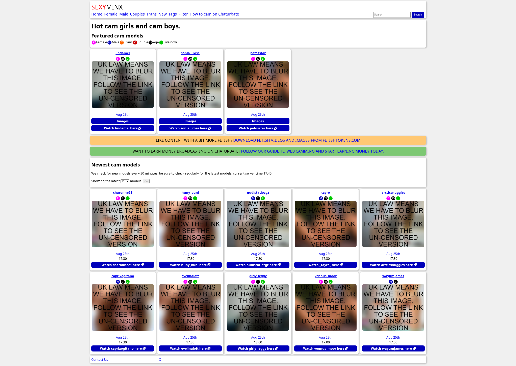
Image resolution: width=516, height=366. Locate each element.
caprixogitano (122, 276)
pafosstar (258, 53)
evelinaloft (190, 276)
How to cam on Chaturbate (214, 14)
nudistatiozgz (258, 192)
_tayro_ (325, 192)
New (162, 14)
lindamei (122, 53)
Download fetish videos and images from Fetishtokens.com (296, 140)
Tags (173, 14)
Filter (183, 14)
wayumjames (393, 276)
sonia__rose (190, 53)
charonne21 (122, 192)
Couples (137, 14)
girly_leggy (258, 276)
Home (96, 14)
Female (111, 14)
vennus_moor (326, 276)
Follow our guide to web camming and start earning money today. (312, 151)
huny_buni (190, 192)
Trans (152, 14)
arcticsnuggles (393, 192)
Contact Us (99, 359)
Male (123, 14)
